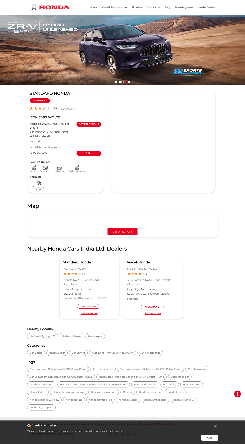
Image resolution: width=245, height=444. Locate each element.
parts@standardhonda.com (46, 147)
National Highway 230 (43, 336)
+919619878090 (39, 152)
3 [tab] (124, 82)
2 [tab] (120, 82)
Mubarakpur (95, 336)
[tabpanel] (122, 50)
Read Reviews (68, 108)
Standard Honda (77, 262)
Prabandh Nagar (71, 336)
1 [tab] (116, 82)
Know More (89, 313)
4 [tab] (129, 82)
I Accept (210, 437)
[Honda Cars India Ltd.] (50, 8)
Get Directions (122, 231)
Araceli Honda (138, 262)
